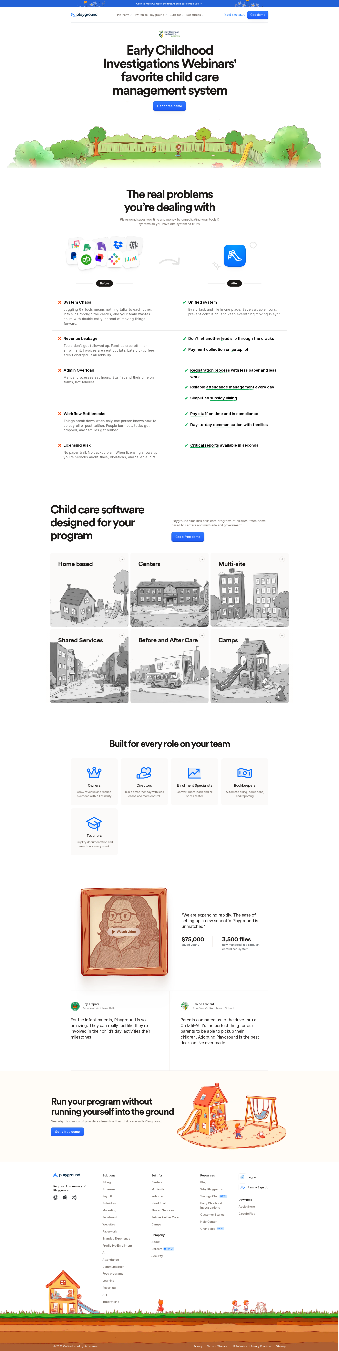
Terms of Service (217, 1346)
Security (157, 1256)
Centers (156, 1182)
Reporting (109, 1287)
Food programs (112, 1273)
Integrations (110, 1302)
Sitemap (281, 1346)
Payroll (107, 1196)
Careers (156, 1249)
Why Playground (211, 1189)
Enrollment (109, 1217)
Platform (123, 14)
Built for (175, 14)
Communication (113, 1267)
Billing (106, 1182)
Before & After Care (165, 1217)
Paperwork (109, 1231)
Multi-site (157, 1189)
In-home (157, 1196)
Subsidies (109, 1203)
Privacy (198, 1346)
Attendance (110, 1259)
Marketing (109, 1210)
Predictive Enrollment (117, 1245)
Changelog (207, 1229)
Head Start (158, 1203)
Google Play (247, 1213)
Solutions (108, 1175)
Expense (108, 1189)
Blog (203, 1182)
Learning (108, 1280)
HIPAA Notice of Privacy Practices (251, 1346)
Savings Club (209, 1196)
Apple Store (247, 1206)
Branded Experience (116, 1238)
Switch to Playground (149, 14)
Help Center (208, 1221)
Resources (193, 14)
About (155, 1242)
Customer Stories (212, 1214)
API (104, 1295)
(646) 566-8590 (234, 14)
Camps (156, 1224)
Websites (108, 1224)
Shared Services (162, 1210)
